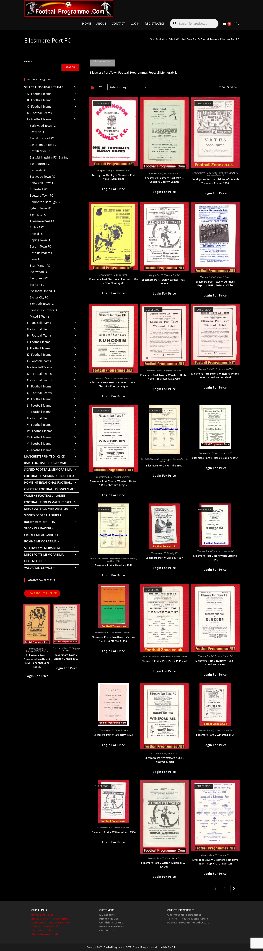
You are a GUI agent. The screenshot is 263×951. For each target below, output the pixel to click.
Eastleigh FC (38, 170)
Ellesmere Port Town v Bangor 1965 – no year (164, 281)
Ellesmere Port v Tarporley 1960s (113, 735)
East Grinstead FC (42, 138)
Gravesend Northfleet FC (37, 650)
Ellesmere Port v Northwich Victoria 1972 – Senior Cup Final (113, 639)
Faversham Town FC (62, 648)
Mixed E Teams (40, 316)
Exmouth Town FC (42, 304)
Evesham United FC (43, 291)
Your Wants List (42, 930)
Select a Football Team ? (43, 87)
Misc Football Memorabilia (46, 509)
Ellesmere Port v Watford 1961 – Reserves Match (164, 759)
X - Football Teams (39, 437)
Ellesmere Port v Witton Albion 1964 (113, 832)
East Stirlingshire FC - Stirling (49, 157)
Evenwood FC (39, 272)
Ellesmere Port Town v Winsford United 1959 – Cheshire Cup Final (215, 375)
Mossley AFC (172, 553)
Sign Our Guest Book (45, 926)
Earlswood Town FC (43, 126)
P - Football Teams (39, 386)
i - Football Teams (38, 342)
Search (28, 61)
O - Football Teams (39, 380)
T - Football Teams (39, 412)
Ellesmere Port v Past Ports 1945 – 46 (164, 661)
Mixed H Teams (113, 560)
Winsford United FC (172, 370)
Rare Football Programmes (46, 463)
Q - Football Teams (39, 393)
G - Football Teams (39, 329)
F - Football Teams (39, 323)
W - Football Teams (39, 431)
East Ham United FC (43, 145)
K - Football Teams (39, 355)
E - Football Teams (39, 119)
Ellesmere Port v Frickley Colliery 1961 (215, 458)
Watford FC (172, 753)
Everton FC (37, 285)
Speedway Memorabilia (42, 548)
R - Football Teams (39, 399)
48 (232, 87)
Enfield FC (36, 234)
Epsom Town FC (40, 246)
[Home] (151, 39)
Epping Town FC (40, 240)
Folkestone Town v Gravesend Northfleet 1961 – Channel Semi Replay (37, 661)
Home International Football (48, 483)
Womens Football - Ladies (44, 496)
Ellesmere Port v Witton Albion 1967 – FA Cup (164, 864)
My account (107, 914)
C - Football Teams (39, 106)
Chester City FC (156, 173)
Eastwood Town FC (42, 177)
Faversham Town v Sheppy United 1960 (66, 656)
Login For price (113, 189)
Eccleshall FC (38, 189)
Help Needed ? (34, 561)
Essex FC (35, 259)
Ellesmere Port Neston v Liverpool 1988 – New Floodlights (113, 281)
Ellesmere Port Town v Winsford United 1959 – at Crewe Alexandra (164, 377)
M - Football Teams (39, 367)
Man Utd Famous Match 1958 (50, 922)
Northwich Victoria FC (223, 551)
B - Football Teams (39, 100)
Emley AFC (37, 227)
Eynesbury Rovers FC (44, 310)
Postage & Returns (111, 926)
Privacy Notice (108, 918)
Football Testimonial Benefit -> (223, 172)
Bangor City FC (156, 275)
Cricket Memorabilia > (41, 535)
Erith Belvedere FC (42, 253)
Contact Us (106, 930)
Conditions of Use (111, 922)
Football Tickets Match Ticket (47, 502)
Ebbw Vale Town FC (42, 183)
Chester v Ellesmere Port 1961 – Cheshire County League (164, 179)
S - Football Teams (39, 405)
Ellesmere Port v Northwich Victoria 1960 (215, 557)
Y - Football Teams (39, 444)
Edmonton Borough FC (45, 202)
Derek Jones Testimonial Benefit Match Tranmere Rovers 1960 (215, 181)
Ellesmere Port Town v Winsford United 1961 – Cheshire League (113, 483)
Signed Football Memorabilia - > (50, 469)
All (237, 87)
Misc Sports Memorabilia (44, 555)
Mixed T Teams (121, 730)
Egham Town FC (40, 208)
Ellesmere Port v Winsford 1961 (215, 735)
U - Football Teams (39, 418)
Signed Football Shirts (42, 515)
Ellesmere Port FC (229, 39)
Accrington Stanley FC (105, 170)
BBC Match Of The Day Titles (50, 918)
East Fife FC (37, 132)
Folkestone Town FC (37, 648)
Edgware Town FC (41, 195)
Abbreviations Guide (45, 934)
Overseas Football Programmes (49, 489)
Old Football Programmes (184, 914)
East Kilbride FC (40, 151)
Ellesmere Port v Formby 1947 (164, 465)
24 (228, 87)
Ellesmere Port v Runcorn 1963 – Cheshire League (215, 662)
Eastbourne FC (40, 164)
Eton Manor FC (40, 266)
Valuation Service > (39, 568)
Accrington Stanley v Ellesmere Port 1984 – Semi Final (113, 177)
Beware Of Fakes (42, 914)
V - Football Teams (39, 425)
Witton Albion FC (122, 827)
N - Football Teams (39, 374)
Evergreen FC (39, 278)
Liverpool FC (121, 274)
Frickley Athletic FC (223, 453)
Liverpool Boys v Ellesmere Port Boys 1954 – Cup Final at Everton (215, 861)
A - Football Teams (39, 94)
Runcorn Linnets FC (122, 377)
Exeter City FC (39, 297)
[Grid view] (93, 87)
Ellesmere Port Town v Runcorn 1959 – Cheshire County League (113, 384)
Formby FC (164, 461)
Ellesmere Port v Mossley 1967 (164, 557)
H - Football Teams (39, 335)
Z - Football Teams (39, 450)
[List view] (101, 87)
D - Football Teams (39, 113)
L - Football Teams (39, 361)
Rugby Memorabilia (39, 522)
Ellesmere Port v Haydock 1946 (113, 565)
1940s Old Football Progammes (156, 458)
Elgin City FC (38, 215)
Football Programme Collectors (188, 922)
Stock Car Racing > (38, 528)
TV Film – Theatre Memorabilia (187, 918)
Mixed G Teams (223, 277)
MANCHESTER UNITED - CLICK (44, 456)
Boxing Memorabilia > (41, 541)
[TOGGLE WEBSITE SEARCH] (237, 23)
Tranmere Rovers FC (215, 174)
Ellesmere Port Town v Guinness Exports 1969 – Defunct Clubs (215, 283)
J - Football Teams (38, 348)
